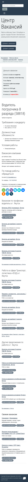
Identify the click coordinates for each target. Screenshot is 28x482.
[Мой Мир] (7, 194)
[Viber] (11, 190)
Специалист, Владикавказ (9, 418)
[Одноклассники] (3, 194)
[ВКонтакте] (23, 190)
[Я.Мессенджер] (19, 190)
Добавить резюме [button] (8, 48)
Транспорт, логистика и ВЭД (10, 59)
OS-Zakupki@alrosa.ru (11, 177)
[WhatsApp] (3, 190)
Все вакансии (4, 58)
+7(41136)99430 (13, 180)
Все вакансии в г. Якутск (8, 408)
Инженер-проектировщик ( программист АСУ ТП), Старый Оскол (13, 432)
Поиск (4, 9)
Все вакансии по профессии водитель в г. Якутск (14, 264)
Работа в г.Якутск (13, 58)
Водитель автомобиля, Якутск (11, 239)
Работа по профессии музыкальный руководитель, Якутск (13, 364)
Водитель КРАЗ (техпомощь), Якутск (13, 208)
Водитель (20, 59)
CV (3, 2)
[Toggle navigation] (4, 13)
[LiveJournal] (11, 194)
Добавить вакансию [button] (8, 43)
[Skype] (15, 190)
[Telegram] (7, 190)
